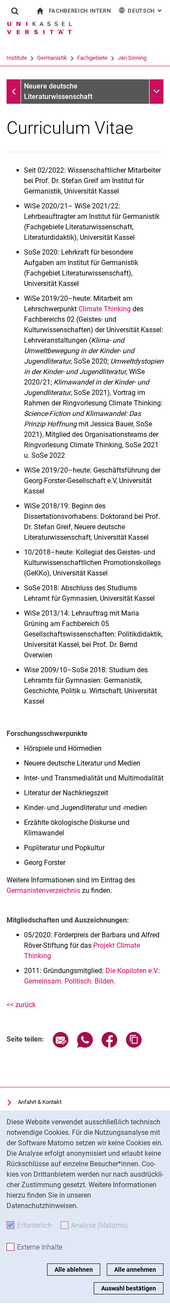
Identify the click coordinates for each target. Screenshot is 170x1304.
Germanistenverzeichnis (43, 890)
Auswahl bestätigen (128, 1288)
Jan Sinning (132, 57)
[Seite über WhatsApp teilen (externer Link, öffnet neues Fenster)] (85, 1045)
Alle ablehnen (73, 1269)
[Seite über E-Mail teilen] (60, 1045)
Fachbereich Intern (80, 10)
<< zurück (21, 1005)
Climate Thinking (104, 309)
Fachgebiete (92, 57)
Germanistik (52, 57)
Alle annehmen (135, 1269)
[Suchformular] (14, 11)
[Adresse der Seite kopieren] (134, 1045)
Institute (17, 57)
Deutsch (145, 10)
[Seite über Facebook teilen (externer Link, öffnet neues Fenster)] (109, 1045)
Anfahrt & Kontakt (39, 1102)
